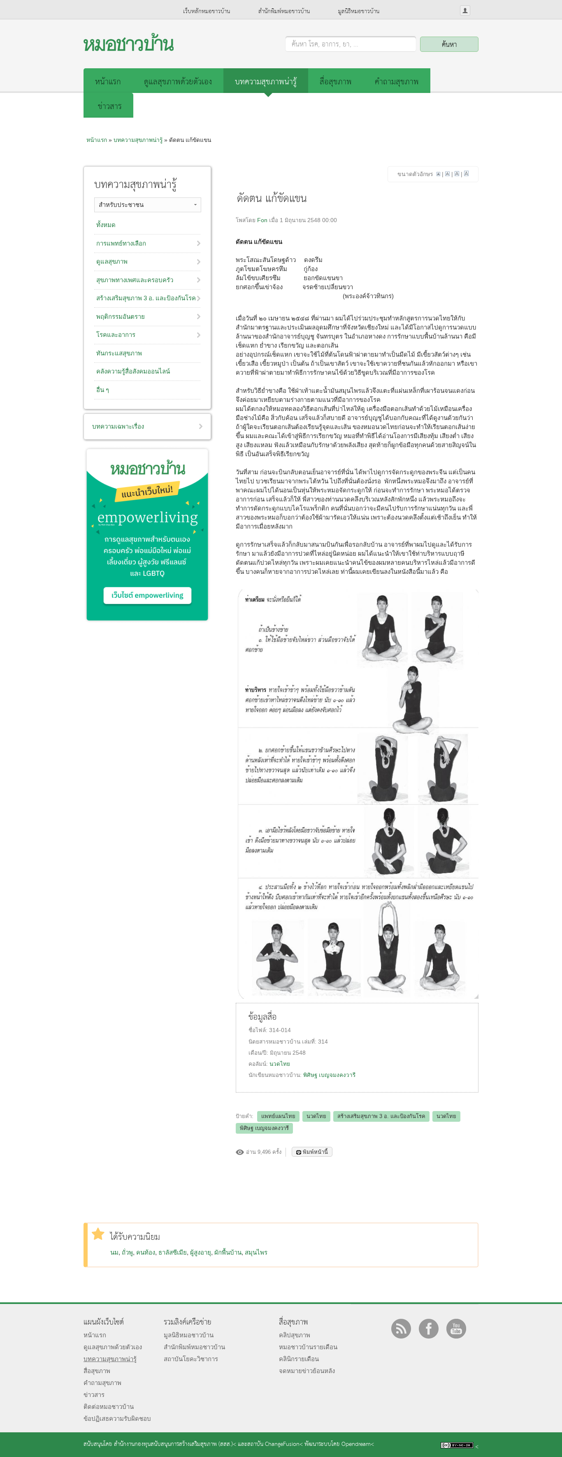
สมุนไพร (256, 1252)
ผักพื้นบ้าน (228, 1252)
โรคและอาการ (115, 334)
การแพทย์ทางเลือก (121, 243)
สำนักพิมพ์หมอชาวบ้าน (284, 11)
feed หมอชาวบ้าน (401, 1329)
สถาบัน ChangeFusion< (275, 1444)
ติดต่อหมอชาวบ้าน (109, 1406)
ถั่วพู (127, 1252)
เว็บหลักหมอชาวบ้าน (206, 11)
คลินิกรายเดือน (299, 1358)
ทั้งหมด (106, 224)
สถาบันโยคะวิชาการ (191, 1358)
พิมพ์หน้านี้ (315, 1152)
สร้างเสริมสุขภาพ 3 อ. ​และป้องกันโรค (146, 298)
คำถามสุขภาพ (397, 82)
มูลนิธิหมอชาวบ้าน (358, 11)
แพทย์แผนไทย (278, 1116)
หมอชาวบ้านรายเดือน (308, 1346)
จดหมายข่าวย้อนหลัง (307, 1370)
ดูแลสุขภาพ (112, 261)
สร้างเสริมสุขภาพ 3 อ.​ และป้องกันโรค (381, 1116)
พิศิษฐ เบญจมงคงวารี (329, 1075)
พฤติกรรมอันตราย (120, 316)
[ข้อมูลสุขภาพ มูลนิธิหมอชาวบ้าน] (129, 48)
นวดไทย (279, 1064)
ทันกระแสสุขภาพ (119, 353)
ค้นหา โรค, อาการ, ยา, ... (325, 44)
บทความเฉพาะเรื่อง (118, 426)
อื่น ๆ (102, 389)
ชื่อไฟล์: (258, 1030)
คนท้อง (145, 1252)
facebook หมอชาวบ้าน (429, 1329)
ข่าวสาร (110, 106)
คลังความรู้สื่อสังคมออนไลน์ (133, 371)
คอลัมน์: (258, 1064)
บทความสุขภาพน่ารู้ (266, 82)
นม (114, 1252)
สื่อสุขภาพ (336, 82)
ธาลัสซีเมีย (172, 1252)
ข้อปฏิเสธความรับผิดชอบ (117, 1418)
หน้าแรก (108, 82)
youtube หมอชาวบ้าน (456, 1329)
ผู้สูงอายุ (200, 1252)
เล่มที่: (310, 1042)
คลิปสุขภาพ (294, 1335)
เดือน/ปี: (259, 1053)
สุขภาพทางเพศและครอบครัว (134, 279)
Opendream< (357, 1444)
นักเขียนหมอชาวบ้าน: (275, 1075)
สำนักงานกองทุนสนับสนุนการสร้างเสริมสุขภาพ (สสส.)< (175, 1444)
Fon (262, 220)
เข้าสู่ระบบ (465, 10)
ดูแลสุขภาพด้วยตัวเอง (178, 82)
